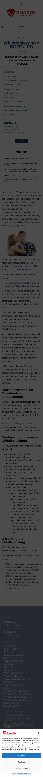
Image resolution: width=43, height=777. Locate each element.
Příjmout (21, 756)
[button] (39, 733)
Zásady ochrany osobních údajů (22, 774)
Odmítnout (21, 762)
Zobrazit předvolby (21, 768)
